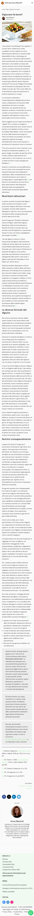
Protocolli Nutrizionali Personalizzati (14, 885)
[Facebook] (4, 797)
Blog (7, 9)
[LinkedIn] (7, 902)
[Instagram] (11, 902)
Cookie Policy (18, 912)
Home (3, 9)
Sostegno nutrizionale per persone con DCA (17, 888)
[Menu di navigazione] (32, 2)
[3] (18, 235)
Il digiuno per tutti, (24, 751)
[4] (16, 306)
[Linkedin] (14, 797)
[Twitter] (9, 797)
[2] (28, 180)
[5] (27, 617)
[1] (10, 163)
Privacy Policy (7, 912)
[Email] (19, 797)
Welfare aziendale (8, 892)
